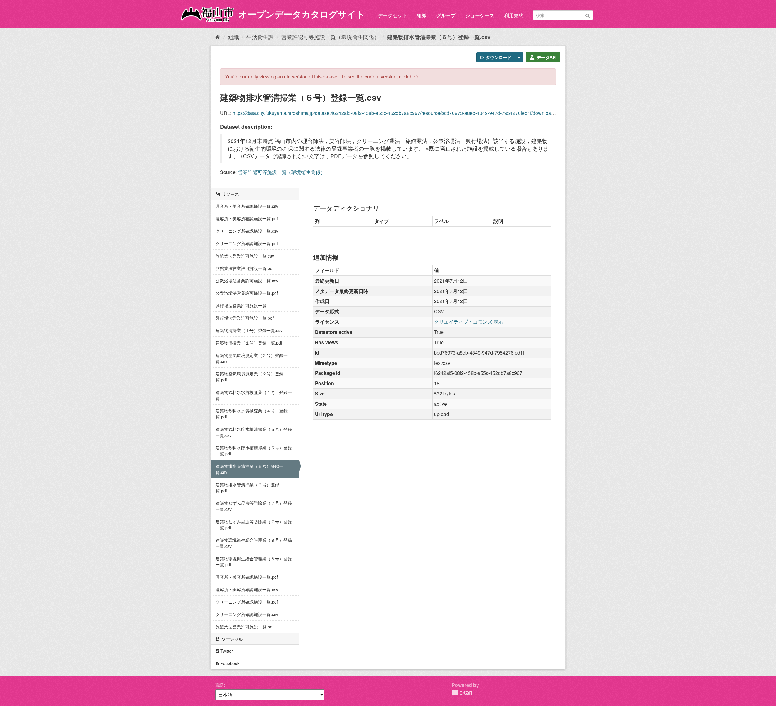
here (415, 76)
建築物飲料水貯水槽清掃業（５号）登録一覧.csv (254, 432)
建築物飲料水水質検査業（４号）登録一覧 (254, 395)
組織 (421, 15)
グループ (446, 15)
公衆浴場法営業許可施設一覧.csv (247, 281)
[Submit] (587, 14)
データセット (392, 15)
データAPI (546, 57)
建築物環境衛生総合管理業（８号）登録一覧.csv (254, 543)
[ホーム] (217, 37)
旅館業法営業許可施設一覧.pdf (245, 268)
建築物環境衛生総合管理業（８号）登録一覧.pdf (254, 561)
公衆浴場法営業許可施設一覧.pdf (247, 293)
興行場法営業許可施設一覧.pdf (245, 318)
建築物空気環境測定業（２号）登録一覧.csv (252, 358)
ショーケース (479, 15)
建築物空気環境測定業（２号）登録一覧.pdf (252, 377)
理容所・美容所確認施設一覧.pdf (247, 218)
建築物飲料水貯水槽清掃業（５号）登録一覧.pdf (254, 451)
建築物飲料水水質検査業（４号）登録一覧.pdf (254, 414)
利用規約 (513, 15)
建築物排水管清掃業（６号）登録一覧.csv (438, 37)
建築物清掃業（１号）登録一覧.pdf (249, 343)
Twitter (226, 651)
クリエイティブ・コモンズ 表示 (468, 321)
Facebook (229, 663)
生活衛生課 (260, 37)
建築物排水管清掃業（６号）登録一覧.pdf (249, 487)
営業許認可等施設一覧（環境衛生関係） (330, 37)
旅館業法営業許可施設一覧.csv (245, 256)
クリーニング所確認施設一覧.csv (247, 231)
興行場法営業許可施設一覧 (241, 305)
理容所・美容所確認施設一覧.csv (247, 206)
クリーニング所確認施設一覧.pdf (247, 243)
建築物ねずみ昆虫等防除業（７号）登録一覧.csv (254, 506)
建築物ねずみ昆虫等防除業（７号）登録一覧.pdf (254, 524)
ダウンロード (498, 57)
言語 (219, 685)
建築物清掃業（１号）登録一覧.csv (249, 330)
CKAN (462, 692)
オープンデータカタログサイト (301, 13)
